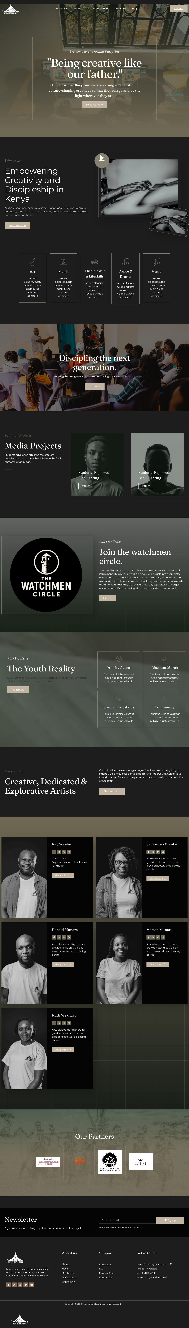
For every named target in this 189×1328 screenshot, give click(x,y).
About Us (61, 8)
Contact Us (119, 8)
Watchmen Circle (97, 8)
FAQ (134, 8)
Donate (77, 8)
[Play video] (101, 160)
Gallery (86, 485)
